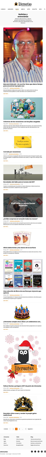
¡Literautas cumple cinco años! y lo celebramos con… (22, 322)
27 (22, 88)
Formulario (18, 443)
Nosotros (6, 445)
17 (21, 249)
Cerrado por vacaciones (12, 152)
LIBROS (23, 9)
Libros (5, 443)
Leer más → (6, 93)
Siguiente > (30, 429)
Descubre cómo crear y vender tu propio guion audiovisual (20, 414)
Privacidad (2, 454)
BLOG (17, 9)
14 (20, 154)
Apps (5, 441)
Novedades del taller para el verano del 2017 (19, 182)
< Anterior (5, 429)
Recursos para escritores (36, 441)
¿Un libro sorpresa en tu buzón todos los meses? (20, 219)
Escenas (18, 441)
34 (22, 184)
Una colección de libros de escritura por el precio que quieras (22, 292)
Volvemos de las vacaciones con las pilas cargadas (21, 122)
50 (21, 123)
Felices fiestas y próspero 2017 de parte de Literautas (22, 386)
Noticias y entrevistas (15, 88)
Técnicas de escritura (36, 439)
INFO (40, 9)
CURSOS (3, 9)
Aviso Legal (8, 454)
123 (22, 324)
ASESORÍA (10, 9)
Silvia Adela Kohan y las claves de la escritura (19, 248)
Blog (5, 439)
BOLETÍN (34, 9)
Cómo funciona (20, 439)
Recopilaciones (19, 445)
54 (21, 388)
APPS (28, 9)
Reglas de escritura (35, 445)
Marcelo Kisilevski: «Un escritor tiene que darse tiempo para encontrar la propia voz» (22, 85)
